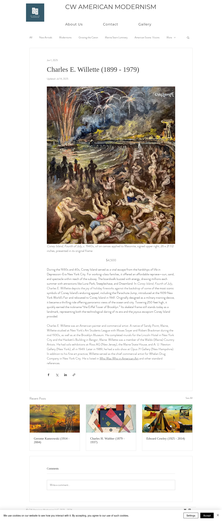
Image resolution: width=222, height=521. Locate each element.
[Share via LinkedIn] (65, 374)
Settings (190, 515)
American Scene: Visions (147, 37)
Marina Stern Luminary (116, 37)
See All (189, 398)
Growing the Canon (88, 37)
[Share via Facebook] (48, 374)
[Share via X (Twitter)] (57, 374)
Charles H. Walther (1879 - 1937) (107, 440)
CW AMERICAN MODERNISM (110, 7)
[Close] (218, 515)
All (30, 37)
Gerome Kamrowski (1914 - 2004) (51, 440)
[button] (188, 37)
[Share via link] (74, 374)
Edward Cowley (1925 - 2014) (165, 438)
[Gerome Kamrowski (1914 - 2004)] (55, 419)
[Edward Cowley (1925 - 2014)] (167, 419)
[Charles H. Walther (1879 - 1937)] (111, 419)
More (169, 37)
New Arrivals (45, 37)
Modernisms (65, 37)
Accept (207, 515)
